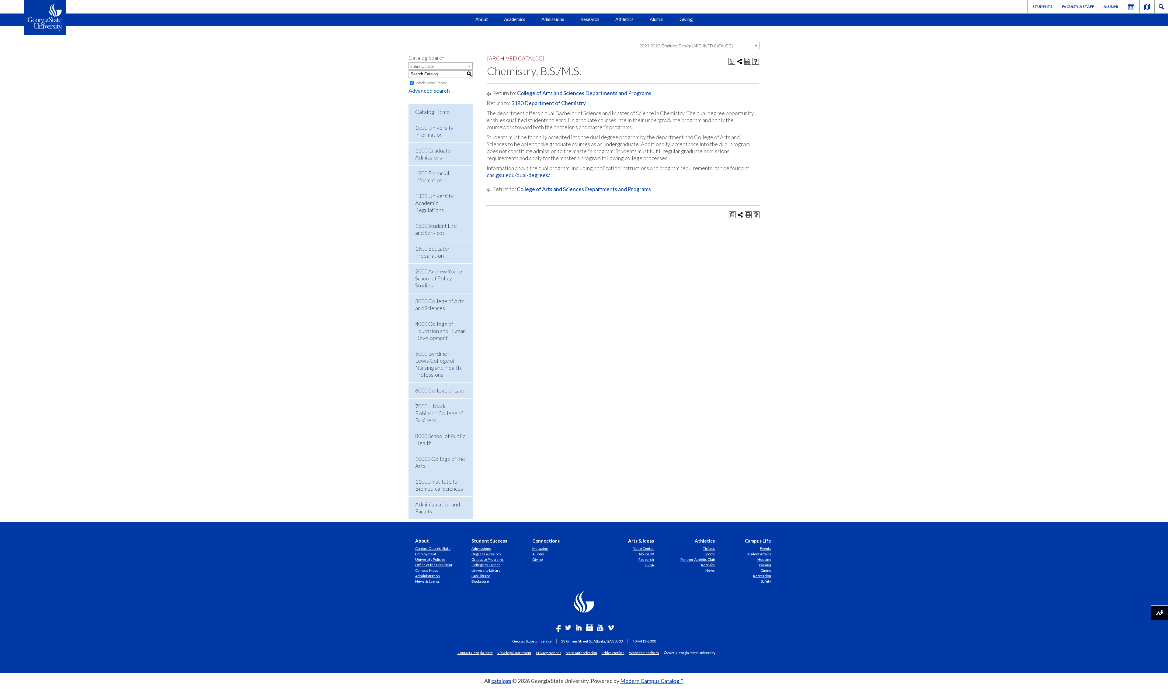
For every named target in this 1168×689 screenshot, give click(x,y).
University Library (485, 570)
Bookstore (480, 581)
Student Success (489, 540)
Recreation (762, 576)
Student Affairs (759, 554)
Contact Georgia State (432, 548)
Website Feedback (644, 652)
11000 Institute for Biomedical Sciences (439, 485)
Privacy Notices (548, 652)
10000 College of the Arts (440, 462)
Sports (709, 554)
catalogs (501, 680)
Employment (425, 554)
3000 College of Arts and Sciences (439, 304)
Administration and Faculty (437, 508)
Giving (686, 19)
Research (589, 19)
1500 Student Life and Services (436, 229)
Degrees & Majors (486, 554)
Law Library (480, 576)
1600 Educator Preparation (432, 252)
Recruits (708, 565)
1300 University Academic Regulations (434, 203)
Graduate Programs (487, 559)
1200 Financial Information (432, 176)
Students (1042, 6)
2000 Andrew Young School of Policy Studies (438, 278)
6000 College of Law (439, 390)
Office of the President (433, 565)
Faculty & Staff (1078, 6)
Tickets (709, 548)
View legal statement (514, 652)
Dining (766, 570)
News (710, 570)
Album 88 (646, 554)
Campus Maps (426, 570)
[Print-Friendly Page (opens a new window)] (747, 61)
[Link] (1147, 6)
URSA (649, 565)
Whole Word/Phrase (431, 83)
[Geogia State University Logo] (45, 17)
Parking (765, 565)
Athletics (624, 19)
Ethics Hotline (613, 652)
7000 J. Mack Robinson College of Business (439, 413)
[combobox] (699, 45)
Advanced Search (429, 90)
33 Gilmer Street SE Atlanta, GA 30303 (592, 641)
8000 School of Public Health (440, 439)
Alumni (1111, 6)
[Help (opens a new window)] (755, 61)
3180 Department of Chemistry (548, 103)
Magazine (540, 548)
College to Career (485, 565)
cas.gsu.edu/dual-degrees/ (518, 175)
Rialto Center (643, 548)
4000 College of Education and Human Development (440, 331)
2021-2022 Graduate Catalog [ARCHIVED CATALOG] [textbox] (686, 45)
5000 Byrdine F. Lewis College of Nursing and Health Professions (438, 364)
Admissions (552, 19)
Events (765, 548)
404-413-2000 (644, 641)
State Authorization (581, 652)
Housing (764, 559)
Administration (427, 576)
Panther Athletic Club (697, 559)
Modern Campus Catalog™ (651, 680)
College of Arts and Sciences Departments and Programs (584, 93)
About (481, 19)
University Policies (430, 559)
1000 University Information (434, 131)
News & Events (427, 581)
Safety (766, 581)
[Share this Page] (739, 61)
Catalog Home (432, 111)
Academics (514, 19)
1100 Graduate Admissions (433, 154)
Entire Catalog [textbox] (422, 66)
